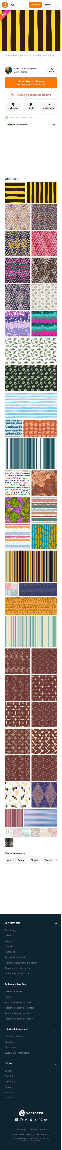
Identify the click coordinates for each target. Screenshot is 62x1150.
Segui (51, 71)
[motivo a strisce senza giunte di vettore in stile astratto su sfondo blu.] (11, 841)
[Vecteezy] (5, 5)
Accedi (48, 4)
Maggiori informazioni (17, 123)
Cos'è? (30, 117)
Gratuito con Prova (31, 83)
